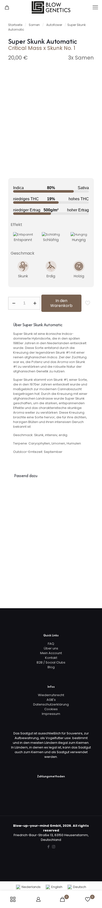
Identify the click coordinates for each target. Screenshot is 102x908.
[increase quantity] (34, 303)
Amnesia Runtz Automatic (84, 506)
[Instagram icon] (53, 846)
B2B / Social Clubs (51, 662)
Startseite (15, 25)
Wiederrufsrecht (51, 695)
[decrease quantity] (13, 303)
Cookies (51, 709)
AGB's (51, 699)
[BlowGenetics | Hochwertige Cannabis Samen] (51, 7)
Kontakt (51, 657)
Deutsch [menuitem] (79, 887)
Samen (34, 25)
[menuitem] (28, 887)
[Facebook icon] (48, 846)
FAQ (51, 643)
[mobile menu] (95, 7)
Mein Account (51, 653)
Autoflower (54, 25)
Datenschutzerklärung (51, 704)
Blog (51, 667)
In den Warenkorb (61, 303)
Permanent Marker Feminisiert (66, 506)
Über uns (51, 648)
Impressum (51, 713)
